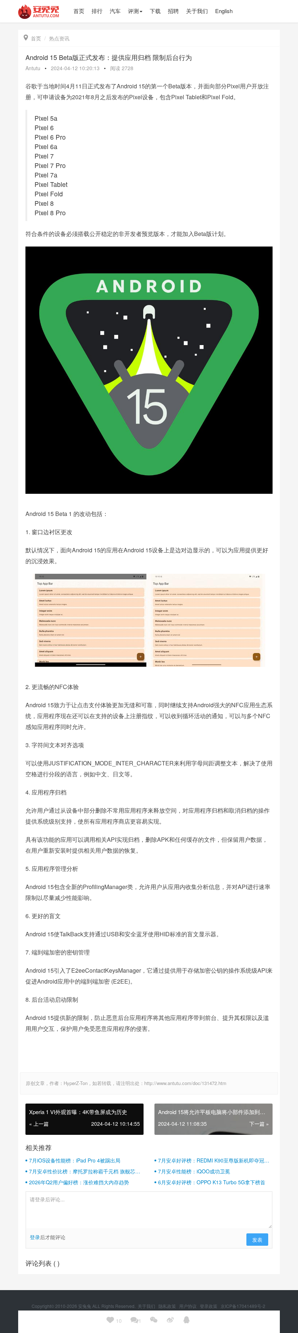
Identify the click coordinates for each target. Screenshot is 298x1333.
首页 (32, 38)
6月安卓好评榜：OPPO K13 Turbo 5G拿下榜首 (211, 1182)
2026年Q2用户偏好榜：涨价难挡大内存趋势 (79, 1182)
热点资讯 (59, 38)
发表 (257, 1239)
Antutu (32, 68)
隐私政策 (167, 1306)
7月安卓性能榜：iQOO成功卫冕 (194, 1171)
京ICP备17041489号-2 (243, 1306)
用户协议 (188, 1306)
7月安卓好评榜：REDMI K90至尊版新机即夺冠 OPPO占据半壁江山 (211, 1160)
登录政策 (209, 1306)
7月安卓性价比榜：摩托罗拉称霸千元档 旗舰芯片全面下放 (84, 1171)
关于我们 (147, 1306)
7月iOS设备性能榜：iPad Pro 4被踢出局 (74, 1160)
